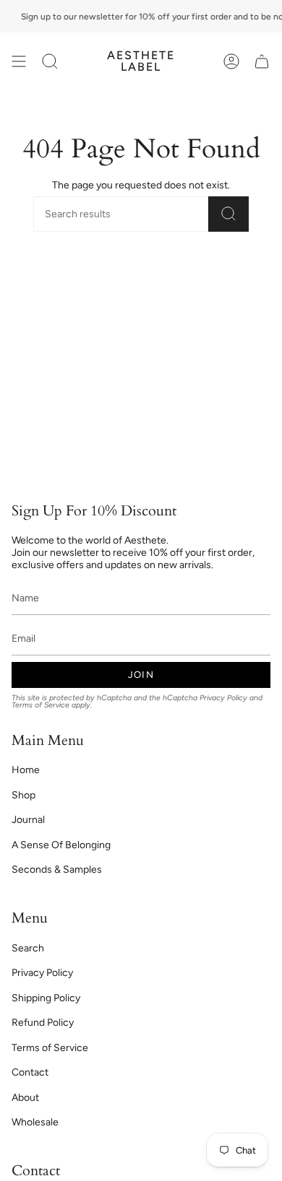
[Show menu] (19, 61)
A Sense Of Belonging (61, 845)
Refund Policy (43, 1022)
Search (28, 948)
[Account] (231, 61)
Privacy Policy (223, 697)
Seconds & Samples (57, 869)
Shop (23, 795)
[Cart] (261, 61)
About (25, 1097)
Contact (30, 1072)
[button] (50, 61)
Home (26, 770)
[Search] (228, 214)
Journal (28, 820)
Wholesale (35, 1122)
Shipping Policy (46, 998)
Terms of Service (40, 705)
